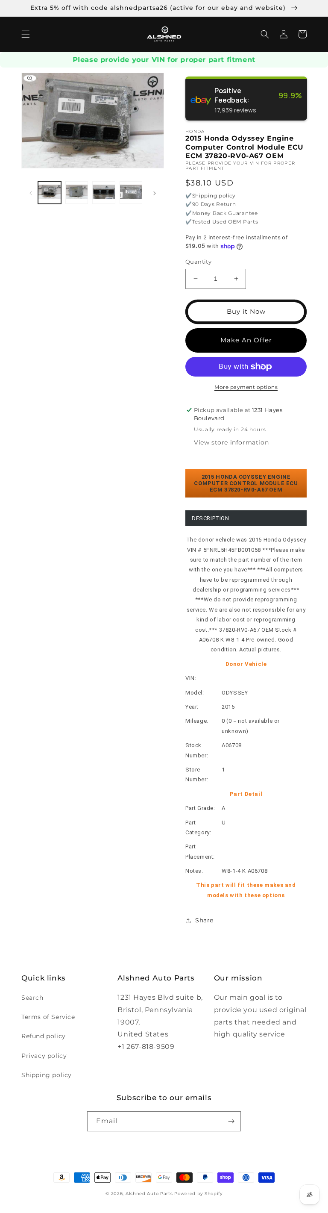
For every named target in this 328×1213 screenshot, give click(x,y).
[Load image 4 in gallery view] (131, 192)
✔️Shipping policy (210, 195)
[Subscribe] (231, 1121)
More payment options (246, 387)
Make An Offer (246, 340)
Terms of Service (48, 1017)
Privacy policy (44, 1056)
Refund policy (43, 1036)
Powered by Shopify (198, 1193)
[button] (25, 34)
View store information (231, 442)
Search (32, 997)
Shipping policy (46, 1075)
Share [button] (204, 920)
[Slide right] (154, 192)
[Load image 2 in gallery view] (76, 192)
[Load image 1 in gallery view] (49, 192)
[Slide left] (30, 192)
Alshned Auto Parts (149, 1193)
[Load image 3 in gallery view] (103, 192)
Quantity (198, 261)
